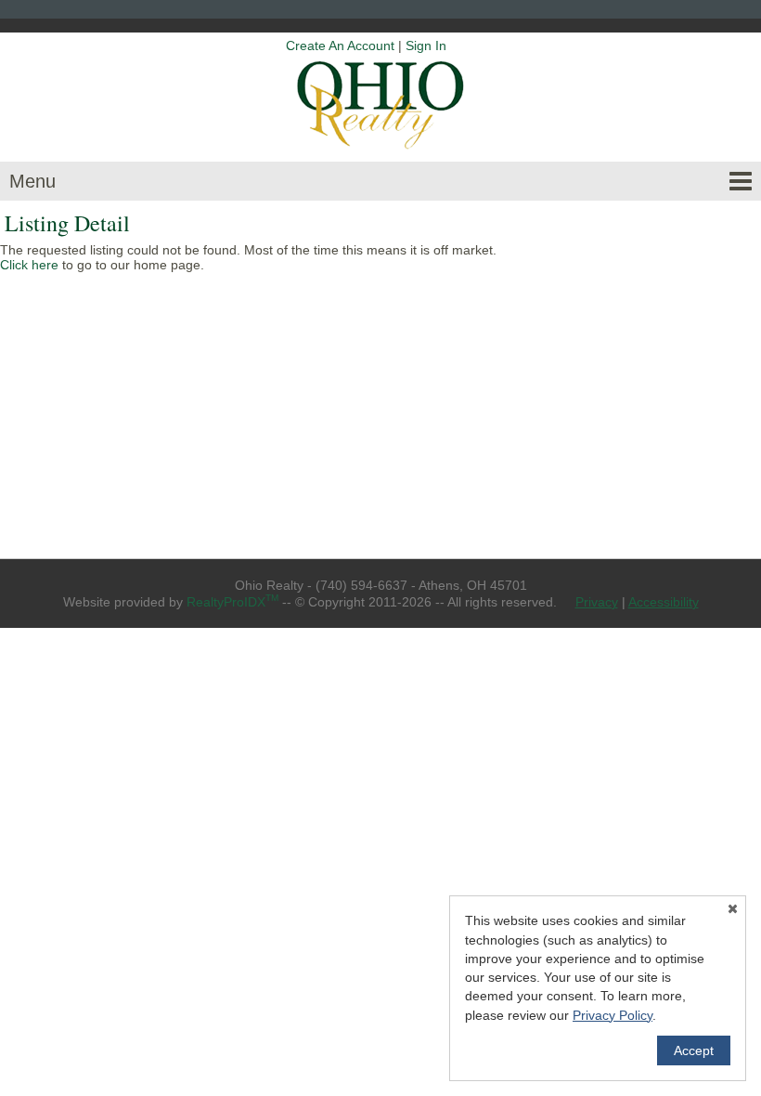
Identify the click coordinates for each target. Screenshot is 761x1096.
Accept (694, 1050)
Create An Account (340, 45)
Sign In (426, 45)
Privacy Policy (612, 1015)
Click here (29, 264)
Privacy (596, 601)
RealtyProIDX (232, 601)
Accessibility (663, 601)
